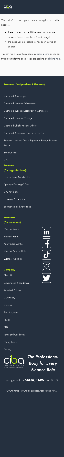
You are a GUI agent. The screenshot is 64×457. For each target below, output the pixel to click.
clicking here (43, 53)
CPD (6, 160)
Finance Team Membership (17, 177)
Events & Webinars (13, 258)
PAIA (6, 327)
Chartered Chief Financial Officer (20, 125)
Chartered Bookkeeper (15, 96)
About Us (8, 275)
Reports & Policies (12, 290)
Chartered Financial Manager (18, 118)
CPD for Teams (11, 191)
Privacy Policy (10, 342)
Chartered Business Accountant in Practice (24, 133)
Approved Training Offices (16, 184)
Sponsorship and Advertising (17, 206)
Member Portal (11, 236)
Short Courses (10, 152)
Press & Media (11, 312)
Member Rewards (12, 229)
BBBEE (7, 319)
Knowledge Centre (13, 243)
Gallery (7, 349)
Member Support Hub (14, 251)
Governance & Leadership (17, 282)
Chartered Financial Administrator (20, 103)
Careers (8, 305)
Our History (9, 297)
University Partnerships (14, 199)
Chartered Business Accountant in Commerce (26, 110)
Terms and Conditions (14, 334)
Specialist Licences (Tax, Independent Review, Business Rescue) (30, 143)
